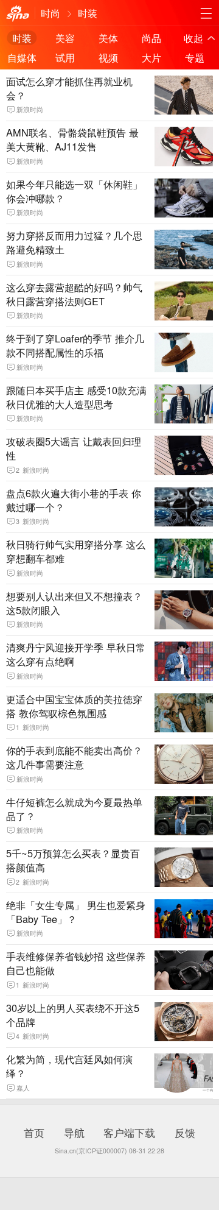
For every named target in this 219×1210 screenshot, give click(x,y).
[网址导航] (206, 13)
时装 (87, 12)
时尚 (50, 12)
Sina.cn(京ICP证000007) (91, 1150)
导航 (74, 1132)
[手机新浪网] (17, 13)
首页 (34, 1132)
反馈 (185, 1132)
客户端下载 (129, 1132)
